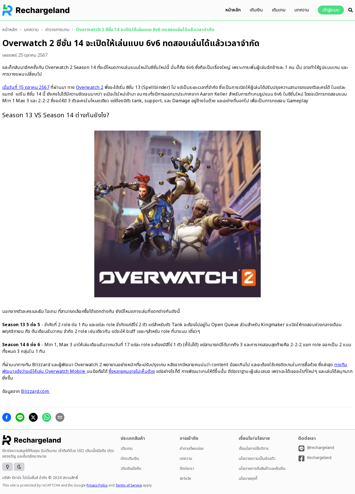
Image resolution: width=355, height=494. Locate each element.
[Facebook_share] (6, 417)
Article (185, 478)
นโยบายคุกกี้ (248, 478)
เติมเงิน (256, 10)
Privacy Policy (97, 485)
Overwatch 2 (89, 87)
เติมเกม (278, 10)
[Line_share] (20, 417)
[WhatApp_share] (46, 417)
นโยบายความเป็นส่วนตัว (257, 458)
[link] (9, 29)
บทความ (301, 10)
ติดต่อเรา (187, 468)
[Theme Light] (7, 467)
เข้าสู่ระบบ (330, 10)
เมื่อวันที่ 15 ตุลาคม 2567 (25, 87)
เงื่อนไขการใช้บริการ (254, 448)
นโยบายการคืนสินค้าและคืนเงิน (262, 468)
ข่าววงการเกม (57, 29)
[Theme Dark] (19, 467)
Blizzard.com (35, 391)
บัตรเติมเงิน (130, 458)
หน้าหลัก (233, 10)
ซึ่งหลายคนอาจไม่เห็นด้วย (132, 371)
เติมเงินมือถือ (131, 468)
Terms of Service (128, 485)
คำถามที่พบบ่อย (192, 448)
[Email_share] (59, 417)
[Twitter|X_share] (33, 417)
